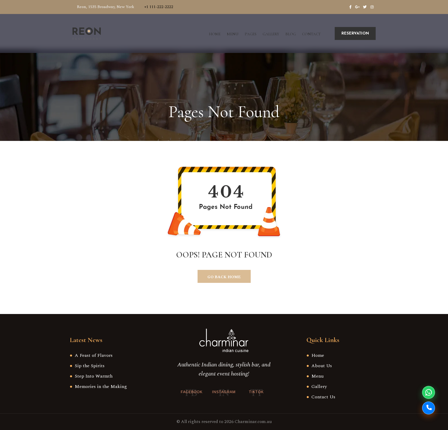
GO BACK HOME (224, 277)
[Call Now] (428, 407)
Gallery (271, 34)
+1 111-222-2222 (158, 7)
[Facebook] (350, 7)
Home (215, 34)
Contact (311, 34)
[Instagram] (372, 7)
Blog (290, 34)
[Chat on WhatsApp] (428, 392)
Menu (233, 34)
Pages (250, 34)
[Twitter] (364, 7)
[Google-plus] (357, 7)
